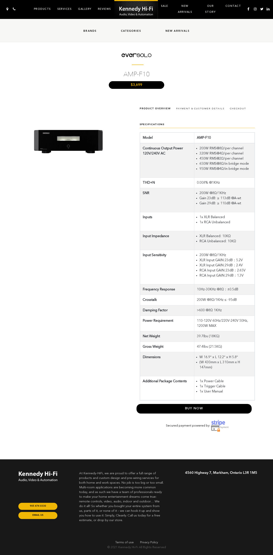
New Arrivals (185, 8)
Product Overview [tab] (155, 109)
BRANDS (90, 31)
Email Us (37, 515)
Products (42, 8)
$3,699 (136, 85)
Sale (164, 5)
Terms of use (124, 542)
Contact (233, 5)
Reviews (104, 8)
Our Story (210, 8)
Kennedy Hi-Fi (128, 547)
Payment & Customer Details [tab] (200, 109)
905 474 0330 (38, 506)
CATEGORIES (131, 31)
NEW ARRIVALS (178, 31)
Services (64, 8)
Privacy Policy (149, 542)
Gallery (84, 8)
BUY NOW (194, 408)
